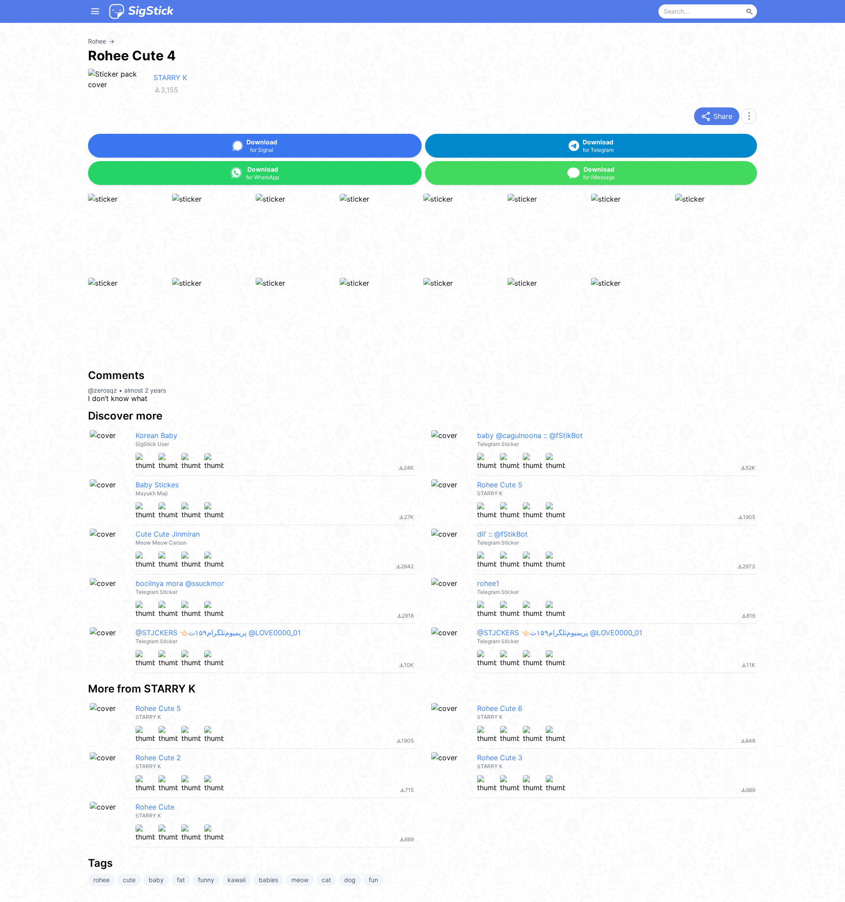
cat (326, 880)
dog (350, 880)
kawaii (237, 880)
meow (300, 880)
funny (206, 880)
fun (373, 880)
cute (129, 880)
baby (156, 880)
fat (181, 880)
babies (268, 880)
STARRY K (170, 77)
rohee (101, 880)
